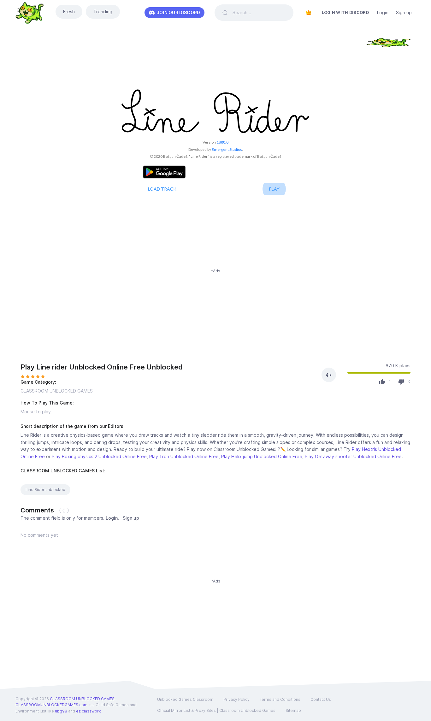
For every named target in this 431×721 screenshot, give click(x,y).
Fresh (69, 11)
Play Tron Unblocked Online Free (184, 456)
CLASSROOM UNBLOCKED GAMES (57, 390)
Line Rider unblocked (45, 489)
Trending (102, 11)
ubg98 (61, 711)
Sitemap (293, 710)
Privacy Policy (236, 699)
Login (382, 12)
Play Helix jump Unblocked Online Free (261, 456)
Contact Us (320, 699)
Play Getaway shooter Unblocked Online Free (353, 456)
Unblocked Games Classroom (185, 699)
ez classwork (88, 711)
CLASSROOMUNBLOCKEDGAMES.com (51, 704)
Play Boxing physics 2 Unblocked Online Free (99, 456)
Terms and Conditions (280, 699)
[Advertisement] (215, 318)
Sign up (404, 12)
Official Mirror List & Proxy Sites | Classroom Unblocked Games (216, 710)
